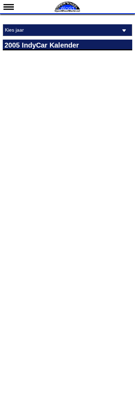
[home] (67, 11)
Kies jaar (14, 30)
